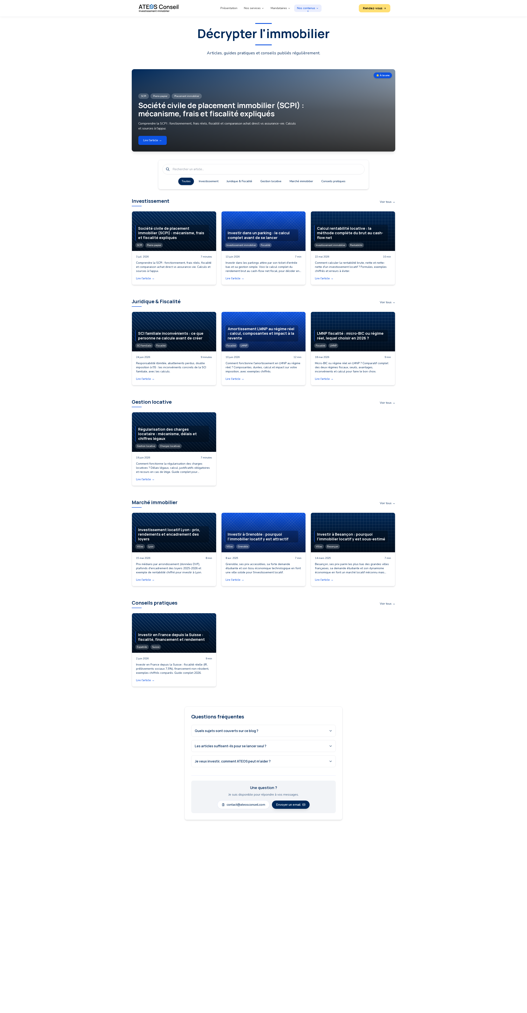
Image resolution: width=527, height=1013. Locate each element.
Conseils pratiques (333, 181)
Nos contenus (306, 8)
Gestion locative (270, 181)
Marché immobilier (301, 181)
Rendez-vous (372, 8)
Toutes (186, 181)
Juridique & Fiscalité (239, 181)
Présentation (228, 8)
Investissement (208, 181)
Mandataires (279, 8)
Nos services (252, 8)
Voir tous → (387, 202)
